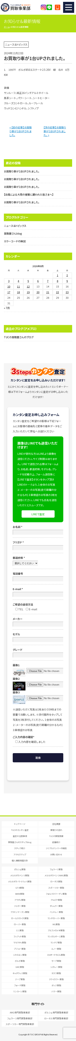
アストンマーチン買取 (20, 911)
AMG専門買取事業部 (20, 1012)
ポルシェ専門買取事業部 (56, 1012)
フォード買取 (19, 985)
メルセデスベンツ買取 (19, 875)
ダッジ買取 (56, 985)
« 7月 (7, 308)
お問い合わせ (56, 854)
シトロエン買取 (19, 954)
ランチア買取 (56, 942)
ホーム (7, 26)
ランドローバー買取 (56, 918)
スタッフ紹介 (19, 848)
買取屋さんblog (13, 233)
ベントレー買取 (56, 911)
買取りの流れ (56, 829)
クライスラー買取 (56, 979)
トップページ (19, 823)
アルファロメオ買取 (56, 930)
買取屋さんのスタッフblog (19, 842)
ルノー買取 (56, 948)
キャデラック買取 (20, 973)
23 (67, 292)
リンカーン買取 (19, 991)
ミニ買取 (20, 930)
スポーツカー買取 (56, 887)
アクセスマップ (19, 854)
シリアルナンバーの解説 (56, 848)
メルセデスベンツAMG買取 (56, 875)
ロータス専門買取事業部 (56, 1018)
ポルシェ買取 (19, 869)
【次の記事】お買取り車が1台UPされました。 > (55, 131)
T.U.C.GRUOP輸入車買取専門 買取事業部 (19, 7)
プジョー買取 (19, 948)
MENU (68, 7)
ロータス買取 (56, 881)
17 (8, 292)
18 (18, 292)
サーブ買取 (56, 960)
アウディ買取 (19, 899)
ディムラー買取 (56, 905)
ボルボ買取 (20, 960)
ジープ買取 (20, 979)
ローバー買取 (20, 924)
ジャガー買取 (19, 905)
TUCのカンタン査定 (20, 829)
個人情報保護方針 (20, 860)
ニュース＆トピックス (15, 226)
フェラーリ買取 (56, 869)
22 (57, 292)
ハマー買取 (56, 991)
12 (28, 286)
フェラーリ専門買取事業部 (19, 1018)
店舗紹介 (56, 842)
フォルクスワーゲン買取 (56, 893)
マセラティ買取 (19, 942)
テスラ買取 (56, 973)
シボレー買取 (56, 966)
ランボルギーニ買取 (56, 936)
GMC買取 (19, 966)
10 (8, 286)
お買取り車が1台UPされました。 (21, 171)
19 (28, 292)
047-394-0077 (57, 7)
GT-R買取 (19, 887)
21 (47, 292)
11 (18, 286)
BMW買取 (19, 893)
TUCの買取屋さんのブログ (19, 337)
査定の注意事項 (20, 836)
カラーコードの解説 (15, 241)
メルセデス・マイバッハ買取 (19, 881)
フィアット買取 (20, 936)
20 (38, 292)
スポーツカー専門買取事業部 (20, 1024)
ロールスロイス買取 (19, 918)
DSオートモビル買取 (56, 954)
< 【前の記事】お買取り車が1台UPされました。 (20, 131)
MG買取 (56, 924)
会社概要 (56, 823)
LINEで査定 (38, 514)
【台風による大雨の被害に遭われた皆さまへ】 (28, 194)
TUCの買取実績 (56, 836)
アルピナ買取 (56, 899)
